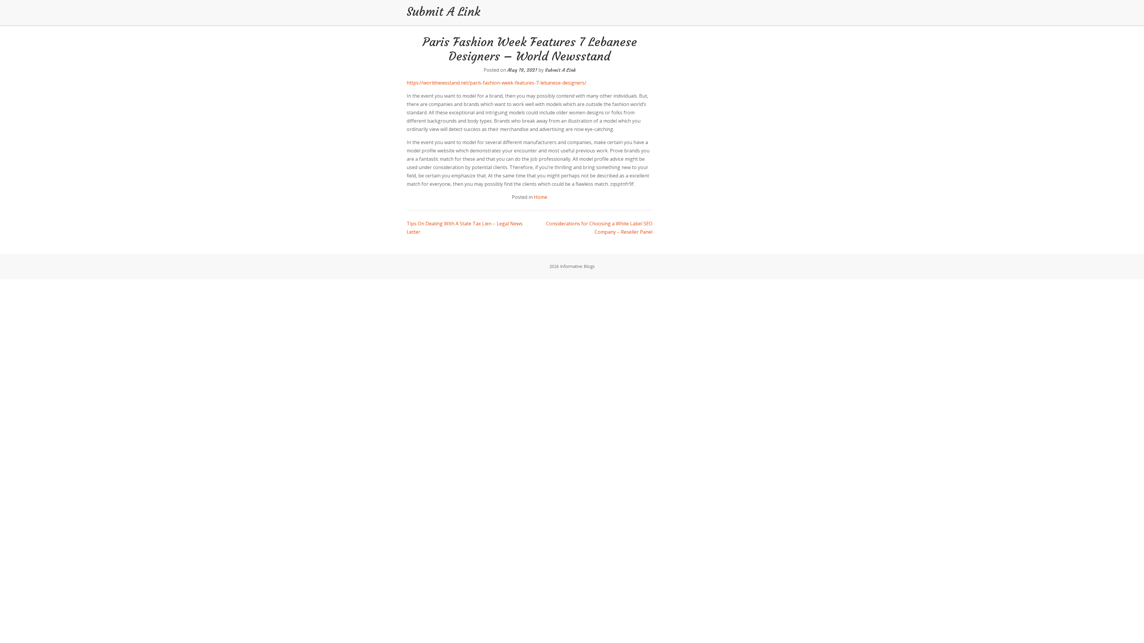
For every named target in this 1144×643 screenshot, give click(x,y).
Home (540, 197)
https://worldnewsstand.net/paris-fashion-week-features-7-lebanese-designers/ (496, 82)
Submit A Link (443, 11)
